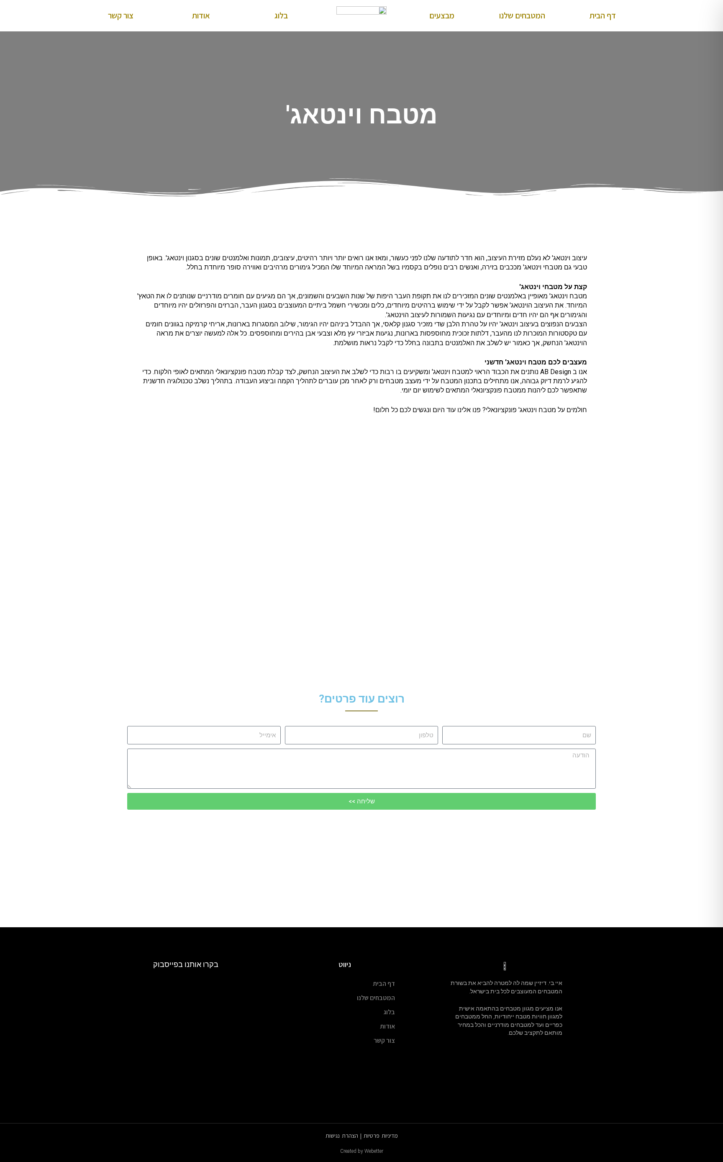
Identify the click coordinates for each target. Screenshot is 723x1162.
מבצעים (441, 15)
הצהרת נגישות (342, 1135)
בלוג (281, 15)
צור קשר (120, 15)
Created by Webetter (361, 1151)
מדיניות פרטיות (381, 1135)
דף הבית (603, 15)
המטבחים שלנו (522, 15)
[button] (143, 496)
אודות (201, 15)
